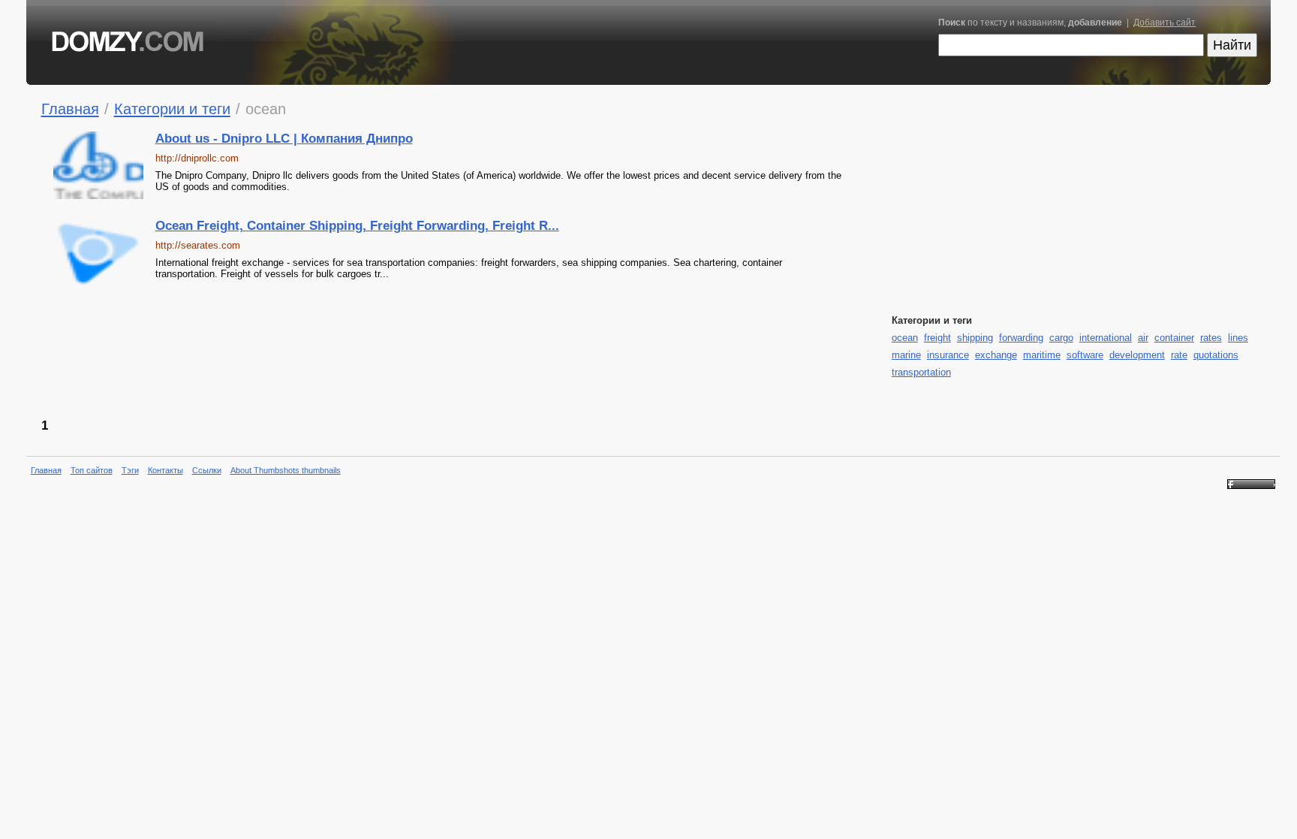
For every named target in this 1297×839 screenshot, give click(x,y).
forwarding (1021, 337)
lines (1238, 337)
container (1174, 337)
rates (1211, 337)
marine (906, 355)
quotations (1215, 355)
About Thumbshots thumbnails (285, 470)
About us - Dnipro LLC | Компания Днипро (284, 138)
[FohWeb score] (1251, 485)
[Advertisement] (569, 351)
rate (1179, 355)
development (1137, 355)
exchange (996, 355)
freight (937, 337)
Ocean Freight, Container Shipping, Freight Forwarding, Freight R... (357, 226)
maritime (1042, 355)
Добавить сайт (1164, 22)
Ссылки (206, 470)
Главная (70, 108)
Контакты (165, 470)
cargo (1061, 337)
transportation (921, 372)
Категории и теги (172, 108)
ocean (905, 337)
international (1105, 337)
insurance (948, 355)
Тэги (130, 470)
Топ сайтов (92, 470)
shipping (975, 337)
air (1143, 337)
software (1085, 355)
